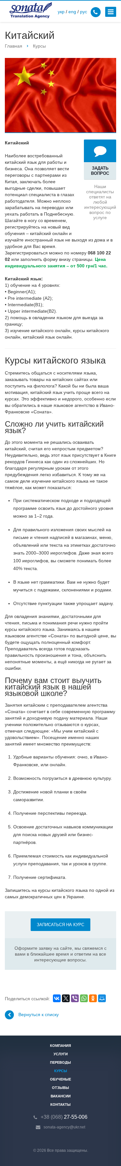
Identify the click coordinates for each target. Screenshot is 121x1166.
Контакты (60, 1104)
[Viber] (75, 998)
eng (72, 11)
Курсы (60, 1071)
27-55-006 (64, 1117)
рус (83, 11)
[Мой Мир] (102, 998)
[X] (66, 998)
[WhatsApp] (84, 998)
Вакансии (61, 1096)
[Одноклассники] (93, 998)
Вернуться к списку (38, 1014)
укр (61, 11)
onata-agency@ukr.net (65, 1127)
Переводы (60, 1062)
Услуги (61, 1054)
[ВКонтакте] (57, 998)
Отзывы (60, 1088)
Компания (60, 1046)
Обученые (60, 1079)
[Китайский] (60, 95)
